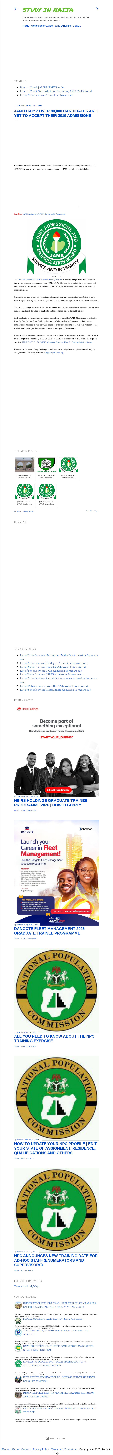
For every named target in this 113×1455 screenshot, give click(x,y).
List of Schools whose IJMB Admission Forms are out (51, 670)
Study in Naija (48, 9)
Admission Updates (42, 26)
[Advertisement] (56, 48)
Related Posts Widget (92, 511)
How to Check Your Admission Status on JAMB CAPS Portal (56, 91)
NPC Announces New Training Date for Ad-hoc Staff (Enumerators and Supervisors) (56, 1260)
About (15, 1449)
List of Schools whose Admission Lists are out (46, 95)
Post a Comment (28, 810)
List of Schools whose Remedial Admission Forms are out (53, 667)
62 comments (27, 1270)
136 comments (27, 1158)
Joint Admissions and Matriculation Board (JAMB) (40, 279)
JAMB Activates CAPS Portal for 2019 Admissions (44, 214)
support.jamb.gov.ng (54, 353)
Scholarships (63, 26)
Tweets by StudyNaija (26, 1286)
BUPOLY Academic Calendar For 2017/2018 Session (53, 1318)
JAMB (31, 511)
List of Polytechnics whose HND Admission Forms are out (54, 686)
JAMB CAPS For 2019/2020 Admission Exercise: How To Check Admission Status (57, 342)
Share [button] (40, 105)
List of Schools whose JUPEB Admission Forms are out (51, 674)
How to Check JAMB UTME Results (42, 87)
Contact (26, 1449)
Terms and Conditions (64, 1449)
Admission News (21, 511)
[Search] (97, 8)
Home (26, 26)
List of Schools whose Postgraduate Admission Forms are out (55, 690)
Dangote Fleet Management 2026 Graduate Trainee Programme (49, 930)
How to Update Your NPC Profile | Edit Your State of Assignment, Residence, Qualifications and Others (55, 1148)
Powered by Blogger (59, 1438)
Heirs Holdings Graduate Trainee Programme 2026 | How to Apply (50, 802)
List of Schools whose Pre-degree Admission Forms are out (53, 663)
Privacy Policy (41, 1449)
